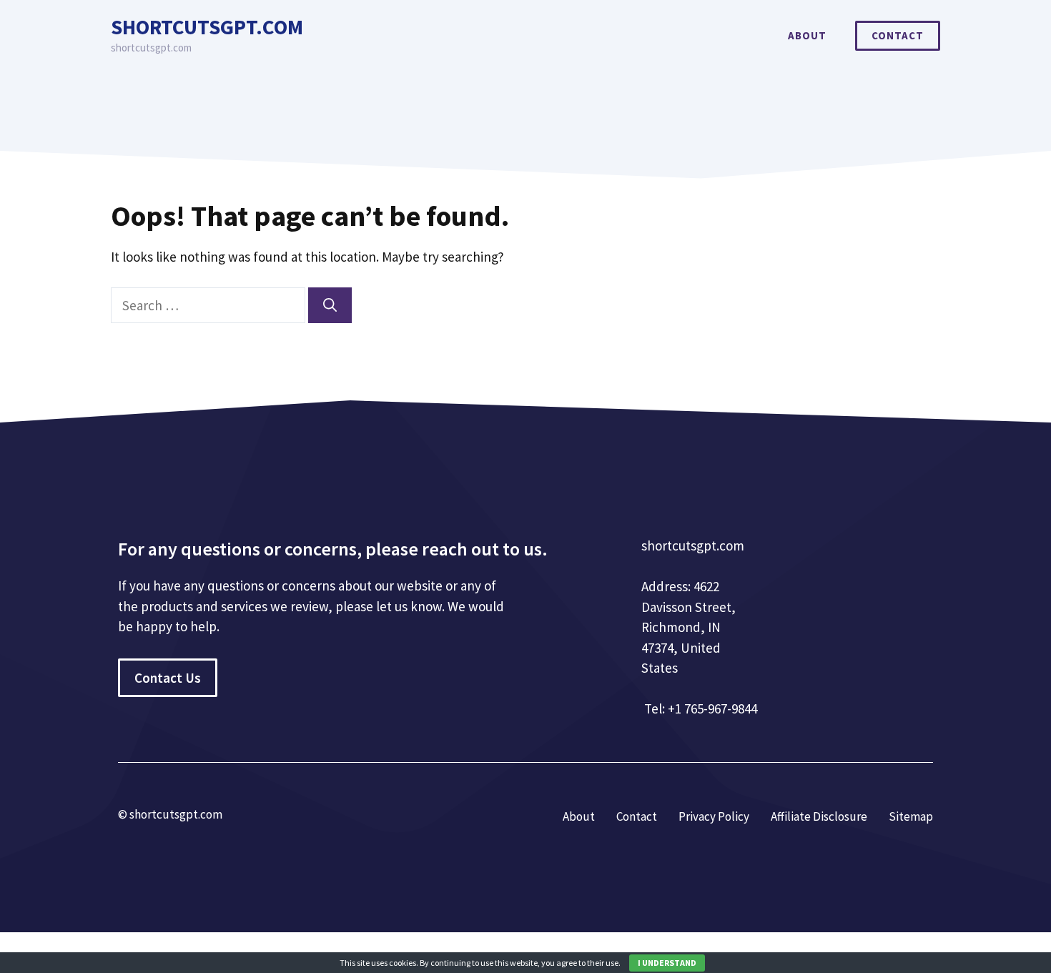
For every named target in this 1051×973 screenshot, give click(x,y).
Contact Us (167, 677)
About (807, 35)
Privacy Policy (714, 816)
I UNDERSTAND (667, 962)
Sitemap (911, 816)
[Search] (330, 305)
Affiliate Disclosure (819, 816)
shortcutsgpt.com (207, 27)
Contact (898, 35)
